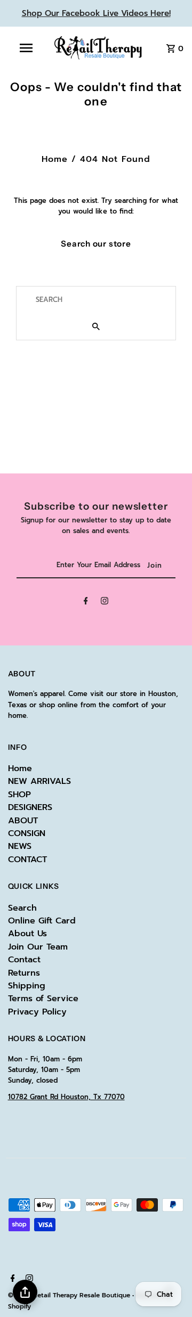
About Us (27, 933)
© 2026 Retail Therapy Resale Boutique (70, 1295)
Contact (24, 959)
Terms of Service (43, 998)
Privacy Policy (37, 1011)
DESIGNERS (30, 807)
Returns (24, 973)
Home (55, 159)
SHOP (19, 794)
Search (22, 908)
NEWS (19, 846)
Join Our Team (38, 946)
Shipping (26, 985)
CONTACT (27, 859)
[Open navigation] (25, 48)
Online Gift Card (42, 920)
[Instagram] (104, 602)
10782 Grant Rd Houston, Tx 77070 (66, 1097)
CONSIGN (26, 833)
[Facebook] (86, 602)
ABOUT (23, 820)
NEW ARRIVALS (39, 781)
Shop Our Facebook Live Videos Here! (96, 13)
